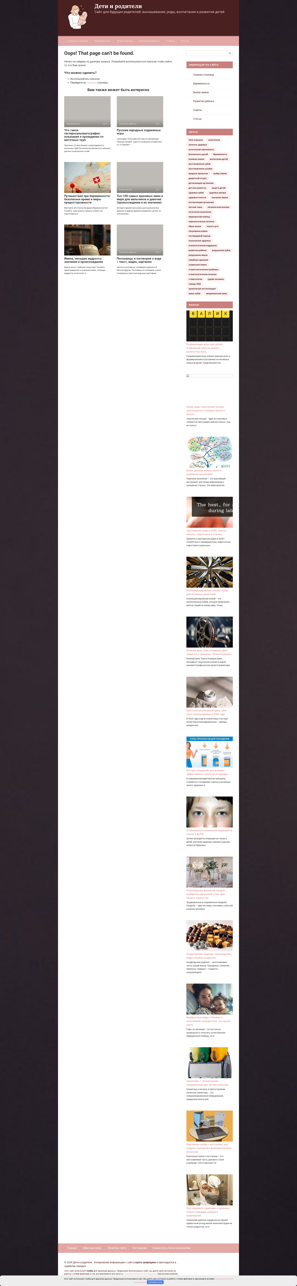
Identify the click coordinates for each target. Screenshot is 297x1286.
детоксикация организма (201, 183)
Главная (72, 1248)
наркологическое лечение (201, 221)
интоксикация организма (201, 202)
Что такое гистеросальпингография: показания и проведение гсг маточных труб (84, 135)
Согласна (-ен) (155, 1282)
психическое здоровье (200, 240)
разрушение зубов (221, 250)
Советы (170, 40)
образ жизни (195, 226)
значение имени (220, 197)
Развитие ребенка (149, 40)
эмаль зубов (194, 293)
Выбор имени (125, 40)
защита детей (219, 188)
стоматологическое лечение (202, 274)
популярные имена (198, 231)
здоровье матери (217, 192)
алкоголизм (214, 140)
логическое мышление (200, 212)
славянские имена (198, 264)
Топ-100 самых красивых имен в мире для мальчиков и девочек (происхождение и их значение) (140, 199)
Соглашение (139, 1248)
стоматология (195, 279)
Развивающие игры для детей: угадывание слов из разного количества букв (204, 348)
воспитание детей (219, 159)
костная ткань (195, 207)
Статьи (185, 40)
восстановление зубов (200, 164)
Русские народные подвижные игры (139, 131)
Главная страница (77, 40)
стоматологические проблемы (203, 269)
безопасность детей (198, 154)
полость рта (212, 226)
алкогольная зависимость (201, 149)
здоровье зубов (196, 192)
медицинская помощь (199, 216)
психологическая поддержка (203, 245)
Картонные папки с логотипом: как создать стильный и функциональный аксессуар (208, 1148)
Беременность (102, 40)
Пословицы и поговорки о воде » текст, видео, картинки (139, 260)
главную (92, 82)
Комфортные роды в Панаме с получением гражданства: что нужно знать (208, 1021)
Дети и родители (118, 6)
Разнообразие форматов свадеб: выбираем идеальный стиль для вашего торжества (205, 894)
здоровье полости (197, 197)
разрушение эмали (198, 255)
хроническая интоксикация (202, 288)
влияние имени (196, 159)
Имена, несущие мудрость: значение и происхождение (83, 260)
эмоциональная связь (216, 293)
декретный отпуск (198, 178)
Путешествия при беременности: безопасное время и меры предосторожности (87, 199)
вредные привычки (198, 173)
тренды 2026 (195, 284)
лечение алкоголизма (218, 207)
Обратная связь (92, 1248)
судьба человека (216, 279)
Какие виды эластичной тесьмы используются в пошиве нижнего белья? (205, 410)
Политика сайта (117, 1248)
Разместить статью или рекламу (172, 1248)
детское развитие (197, 188)
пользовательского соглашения (140, 1274)
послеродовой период (199, 236)
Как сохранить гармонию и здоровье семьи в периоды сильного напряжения (208, 1212)
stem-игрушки (196, 140)
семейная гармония (198, 260)
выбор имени (220, 173)
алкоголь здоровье (198, 144)
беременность (220, 154)
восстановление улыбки (200, 168)
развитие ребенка (198, 250)
